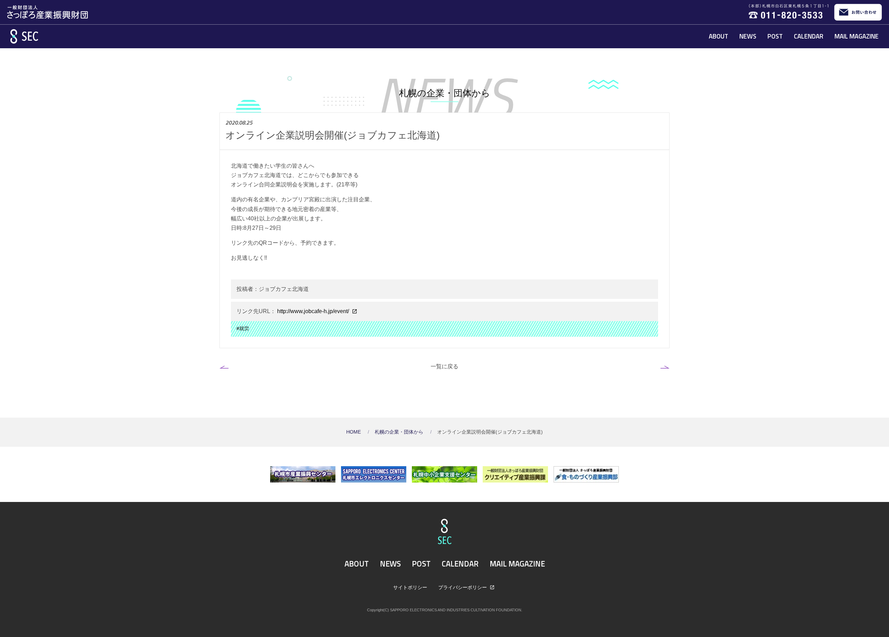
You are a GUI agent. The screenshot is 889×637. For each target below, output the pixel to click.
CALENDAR (808, 36)
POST (775, 36)
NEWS (747, 36)
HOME (354, 432)
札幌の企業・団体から (400, 432)
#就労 (242, 328)
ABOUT (718, 36)
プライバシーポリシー (463, 587)
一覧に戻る (444, 366)
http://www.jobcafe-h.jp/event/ (313, 311)
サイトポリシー (410, 587)
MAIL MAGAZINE (856, 36)
